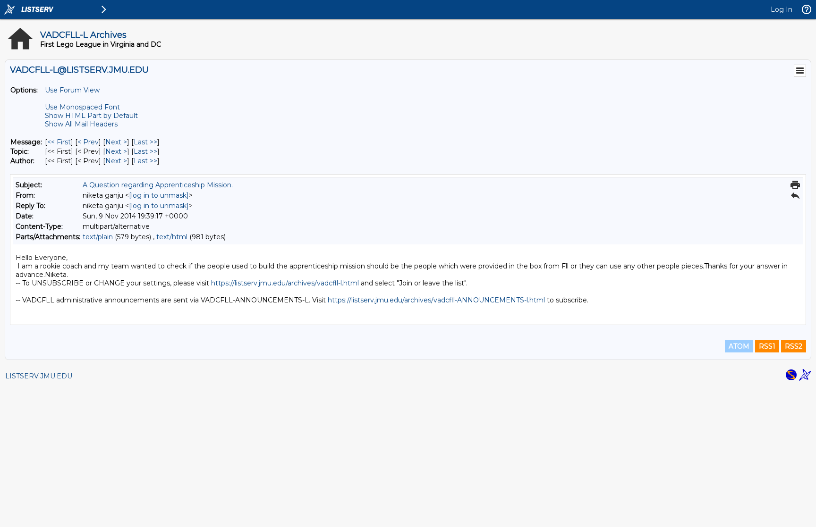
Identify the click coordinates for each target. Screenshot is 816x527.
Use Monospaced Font (82, 107)
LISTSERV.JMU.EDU (38, 376)
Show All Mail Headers (81, 124)
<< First (59, 142)
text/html (171, 237)
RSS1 (767, 346)
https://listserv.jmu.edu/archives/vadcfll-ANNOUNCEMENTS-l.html (436, 300)
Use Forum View (72, 90)
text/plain (98, 237)
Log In (781, 9)
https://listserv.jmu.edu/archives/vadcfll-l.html (285, 283)
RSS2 (793, 346)
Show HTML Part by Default (91, 115)
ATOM (739, 346)
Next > (116, 142)
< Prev (88, 142)
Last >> (145, 142)
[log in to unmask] (159, 195)
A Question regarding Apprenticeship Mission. (158, 185)
